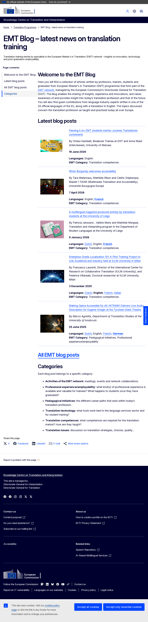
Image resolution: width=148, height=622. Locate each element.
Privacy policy (88, 590)
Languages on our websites (48, 590)
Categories (10, 93)
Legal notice (107, 590)
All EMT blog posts (15, 87)
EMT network (46, 89)
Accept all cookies (88, 606)
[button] (7, 443)
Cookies (72, 590)
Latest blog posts (14, 81)
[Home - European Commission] (21, 10)
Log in (127, 11)
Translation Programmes (24, 27)
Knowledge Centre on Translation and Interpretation (33, 475)
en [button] (134, 11)
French (108, 292)
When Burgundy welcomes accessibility (92, 171)
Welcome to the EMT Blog (20, 74)
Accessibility (9, 543)
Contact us (80, 584)
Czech (88, 292)
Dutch (88, 243)
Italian (117, 292)
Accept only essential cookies (124, 606)
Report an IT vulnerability (16, 590)
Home (6, 27)
